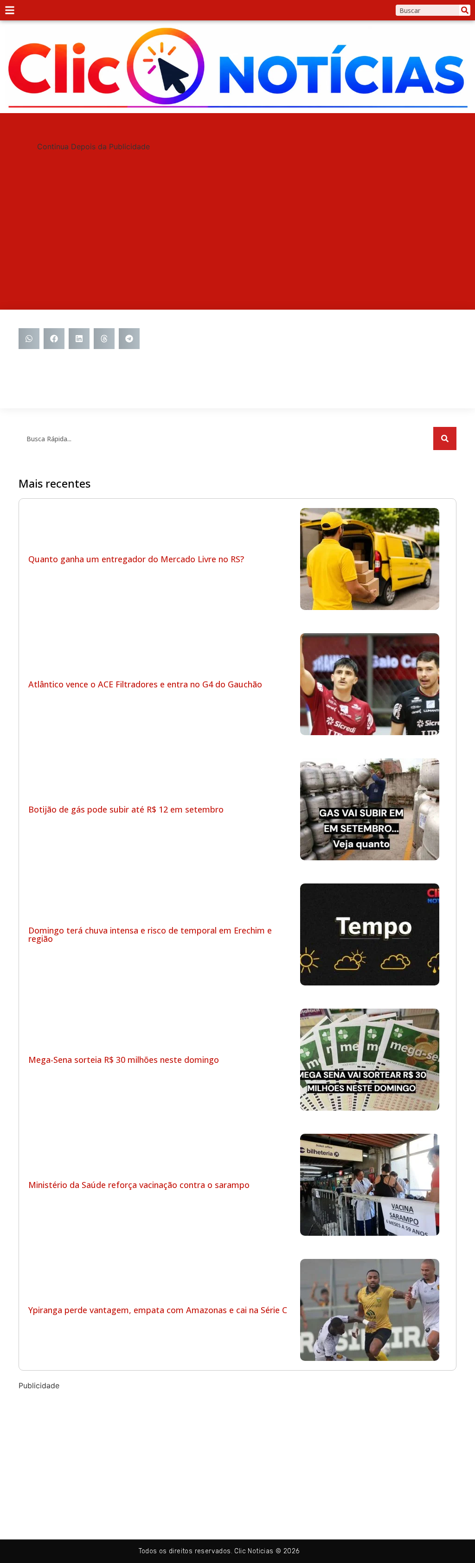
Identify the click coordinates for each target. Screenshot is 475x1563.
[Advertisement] (237, 217)
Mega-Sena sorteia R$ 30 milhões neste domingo (123, 1059)
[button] (29, 338)
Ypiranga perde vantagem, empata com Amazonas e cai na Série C (157, 1309)
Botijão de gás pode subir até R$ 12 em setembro (126, 809)
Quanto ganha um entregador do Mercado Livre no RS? (136, 559)
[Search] (464, 10)
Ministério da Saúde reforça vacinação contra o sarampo (139, 1184)
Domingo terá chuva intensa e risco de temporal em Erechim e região (150, 934)
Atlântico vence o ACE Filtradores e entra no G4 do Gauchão (145, 684)
